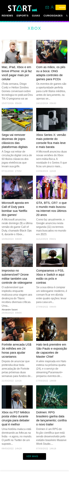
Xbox (34, 28)
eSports (22, 15)
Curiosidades (53, 15)
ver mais (32, 456)
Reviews (7, 15)
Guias (36, 15)
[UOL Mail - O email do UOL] (47, 7)
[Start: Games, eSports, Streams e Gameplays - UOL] (20, 8)
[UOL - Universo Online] (34, 10)
